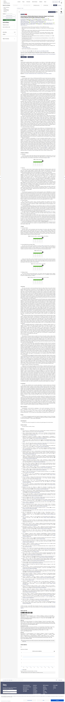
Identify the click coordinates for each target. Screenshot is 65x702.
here (25, 641)
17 (40, 118)
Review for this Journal (9, 17)
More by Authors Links (6, 27)
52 (32, 356)
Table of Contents (6, 38)
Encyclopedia (45, 692)
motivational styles (40, 73)
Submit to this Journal (9, 15)
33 (51, 173)
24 (47, 134)
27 (45, 146)
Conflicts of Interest (6, 10)
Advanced (59, 5)
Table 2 (42, 230)
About (45, 1)
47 (33, 307)
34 (51, 180)
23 (36, 133)
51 (21, 351)
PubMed (30, 449)
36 (49, 186)
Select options (5, 690)
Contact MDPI (25, 690)
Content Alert (60, 680)
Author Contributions (6, 7)
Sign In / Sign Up (55, 1)
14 (36, 105)
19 (54, 119)
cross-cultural (26, 73)
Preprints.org (45, 689)
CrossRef (42, 438)
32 (46, 182)
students (50, 73)
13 (26, 103)
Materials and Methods (7, 3)
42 (34, 213)
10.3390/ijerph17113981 (20, 8)
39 (44, 210)
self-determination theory (33, 73)
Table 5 (34, 275)
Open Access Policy (26, 689)
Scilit (45, 438)
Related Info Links (6, 24)
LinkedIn (54, 686)
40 (48, 211)
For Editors (34, 689)
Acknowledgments (6, 9)
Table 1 (49, 157)
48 (42, 318)
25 (21, 135)
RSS (56, 680)
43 (45, 216)
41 (49, 211)
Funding (5, 8)
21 (33, 129)
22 (44, 130)
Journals (19, 1)
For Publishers (35, 691)
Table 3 (43, 245)
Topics (23, 1)
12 (38, 102)
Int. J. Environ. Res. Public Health (7, 680)
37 (43, 202)
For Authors (34, 686)
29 (46, 147)
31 (54, 169)
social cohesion (45, 73)
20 (32, 129)
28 (45, 147)
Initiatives (40, 1)
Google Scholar (41, 431)
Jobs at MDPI (25, 691)
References (5, 11)
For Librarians (35, 690)
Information (28, 1)
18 (41, 118)
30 (41, 169)
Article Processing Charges (27, 686)
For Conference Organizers (37, 693)
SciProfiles (44, 691)
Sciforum (44, 686)
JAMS (44, 693)
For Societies (35, 692)
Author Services (34, 1)
